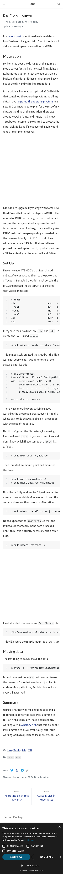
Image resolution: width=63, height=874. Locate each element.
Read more (29, 839)
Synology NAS (28, 725)
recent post (14, 36)
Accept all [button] (16, 857)
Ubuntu (16, 750)
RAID (30, 750)
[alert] (31, 848)
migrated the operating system (35, 101)
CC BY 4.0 (32, 777)
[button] (31, 865)
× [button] (59, 827)
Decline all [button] (46, 857)
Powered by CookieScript (32, 870)
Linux (9, 750)
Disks (24, 750)
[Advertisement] (31, 170)
